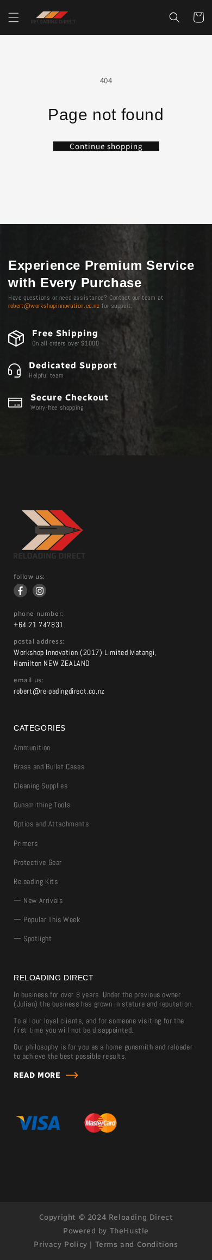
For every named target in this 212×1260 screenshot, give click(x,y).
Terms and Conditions (136, 1244)
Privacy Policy (60, 1244)
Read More (37, 1075)
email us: (28, 680)
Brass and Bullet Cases (49, 766)
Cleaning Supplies (40, 785)
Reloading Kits (36, 881)
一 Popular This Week (47, 919)
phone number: (39, 613)
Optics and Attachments (51, 824)
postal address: (39, 641)
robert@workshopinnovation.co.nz (54, 305)
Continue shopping (106, 146)
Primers (26, 843)
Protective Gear (38, 862)
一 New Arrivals (38, 900)
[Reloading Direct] (49, 556)
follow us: (29, 576)
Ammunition (32, 747)
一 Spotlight (33, 938)
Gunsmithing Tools (42, 805)
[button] (14, 17)
